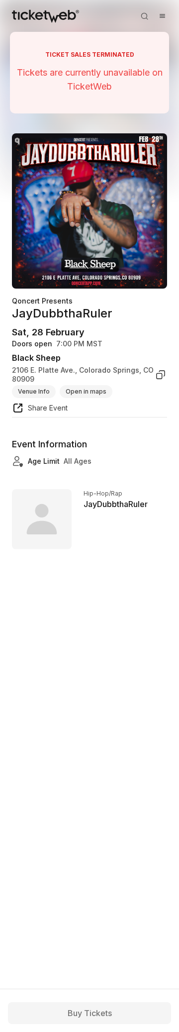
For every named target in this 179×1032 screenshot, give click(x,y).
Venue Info (34, 391)
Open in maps (86, 391)
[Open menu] (162, 16)
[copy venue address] (160, 374)
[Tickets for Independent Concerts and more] (45, 16)
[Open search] (144, 16)
